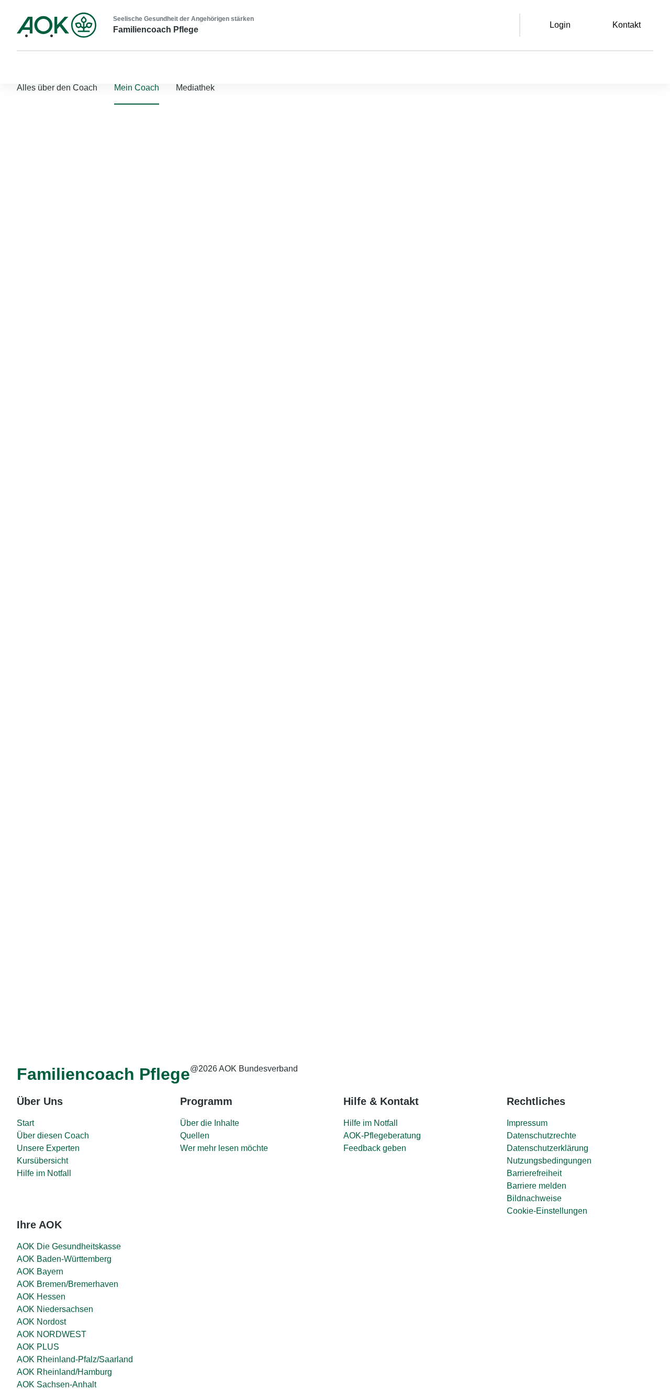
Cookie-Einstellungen (547, 1210)
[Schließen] (12, 260)
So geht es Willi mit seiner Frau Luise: (308, 909)
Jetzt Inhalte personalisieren (81, 686)
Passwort (20, 183)
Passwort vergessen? (40, 211)
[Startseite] (56, 25)
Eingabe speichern (282, 980)
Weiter (259, 959)
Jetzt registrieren (144, 232)
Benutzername (30, 155)
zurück (246, 605)
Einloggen (112, 215)
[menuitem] (136, 88)
